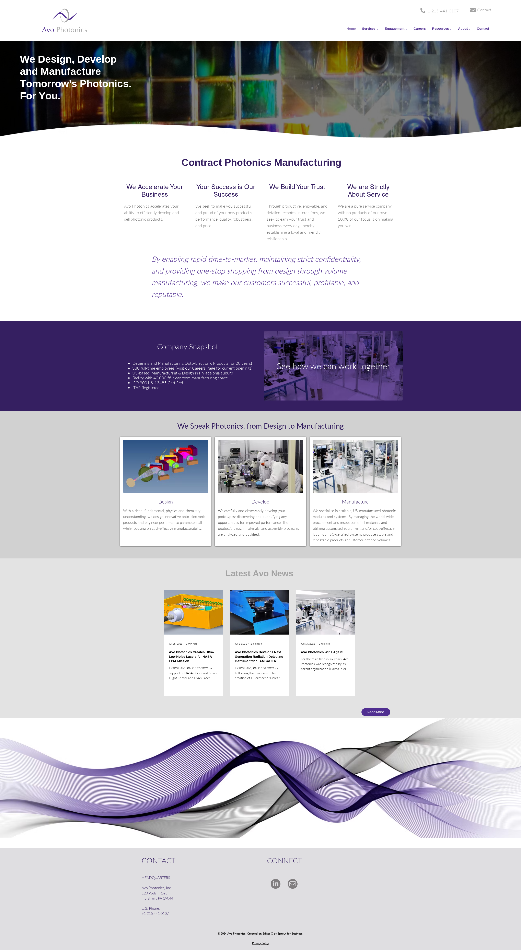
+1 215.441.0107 (155, 913)
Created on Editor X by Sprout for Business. (275, 933)
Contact (484, 9)
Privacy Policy (260, 943)
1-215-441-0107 (443, 10)
